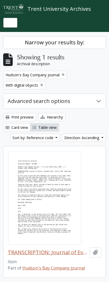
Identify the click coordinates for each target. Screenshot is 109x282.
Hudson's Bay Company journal (53, 268)
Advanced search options (39, 101)
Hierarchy (54, 117)
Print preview (22, 117)
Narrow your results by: (54, 42)
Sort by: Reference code (33, 137)
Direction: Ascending (82, 137)
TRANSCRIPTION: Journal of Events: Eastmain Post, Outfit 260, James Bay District (48, 252)
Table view (47, 127)
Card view (19, 127)
